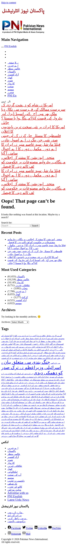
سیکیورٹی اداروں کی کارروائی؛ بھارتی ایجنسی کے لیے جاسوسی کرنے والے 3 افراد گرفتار (31, 394)
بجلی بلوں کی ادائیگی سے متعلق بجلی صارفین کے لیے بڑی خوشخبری (36, 358)
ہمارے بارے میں (15, 512)
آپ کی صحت (14, 475)
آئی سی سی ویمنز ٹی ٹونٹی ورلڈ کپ (30, 353)
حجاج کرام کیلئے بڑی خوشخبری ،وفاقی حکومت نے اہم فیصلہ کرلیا (25, 377)
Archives (5, 322)
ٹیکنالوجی (12, 472)
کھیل (9, 77)
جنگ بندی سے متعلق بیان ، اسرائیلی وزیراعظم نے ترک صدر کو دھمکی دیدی (32, 367)
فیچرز (10, 92)
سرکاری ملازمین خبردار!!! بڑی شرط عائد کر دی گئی (42, 388)
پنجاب (25, 288)
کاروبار (11, 83)
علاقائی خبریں (22, 285)
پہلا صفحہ (12, 62)
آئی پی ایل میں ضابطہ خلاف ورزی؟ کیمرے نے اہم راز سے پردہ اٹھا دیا (37, 336)
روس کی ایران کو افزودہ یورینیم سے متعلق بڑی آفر (19, 385)
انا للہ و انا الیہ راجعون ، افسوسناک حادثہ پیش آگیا (31, 344)
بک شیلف (12, 483)
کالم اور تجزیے (14, 486)
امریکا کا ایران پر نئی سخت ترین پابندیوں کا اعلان (32, 257)
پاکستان (11, 71)
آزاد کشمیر (13, 74)
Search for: (6, 222)
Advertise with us (17, 493)
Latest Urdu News (18, 499)
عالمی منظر (13, 68)
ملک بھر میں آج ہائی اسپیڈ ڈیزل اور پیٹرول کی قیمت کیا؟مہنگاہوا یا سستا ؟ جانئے (31, 118)
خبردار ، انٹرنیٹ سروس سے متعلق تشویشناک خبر (47, 380)
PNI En (12, 95)
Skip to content (8, 2)
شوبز (10, 80)
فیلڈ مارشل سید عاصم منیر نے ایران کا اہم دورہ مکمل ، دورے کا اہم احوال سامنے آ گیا (30, 148)
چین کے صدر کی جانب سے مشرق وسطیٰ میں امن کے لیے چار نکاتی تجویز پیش (35, 428)
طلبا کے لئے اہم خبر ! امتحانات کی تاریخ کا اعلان (48, 397)
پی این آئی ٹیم (14, 515)
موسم (10, 89)
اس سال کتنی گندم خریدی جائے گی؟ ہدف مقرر (18, 341)
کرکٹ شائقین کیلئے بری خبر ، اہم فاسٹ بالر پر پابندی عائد (22, 433)
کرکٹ (25, 297)
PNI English (10, 46)
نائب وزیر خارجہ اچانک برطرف (42, 414)
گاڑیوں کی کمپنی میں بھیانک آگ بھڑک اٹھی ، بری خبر (19, 436)
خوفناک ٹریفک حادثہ (21, 380)
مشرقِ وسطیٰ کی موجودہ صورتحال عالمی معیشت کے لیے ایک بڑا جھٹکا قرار (32, 408)
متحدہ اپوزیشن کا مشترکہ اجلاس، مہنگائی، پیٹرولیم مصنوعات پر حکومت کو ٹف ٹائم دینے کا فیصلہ (33, 162)
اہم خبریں (12, 65)
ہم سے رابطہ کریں (17, 518)
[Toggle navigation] (2, 47)
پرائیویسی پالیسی (16, 521)
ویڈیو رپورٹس (14, 489)
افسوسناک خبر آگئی (56, 344)
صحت (10, 86)
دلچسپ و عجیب (15, 480)
